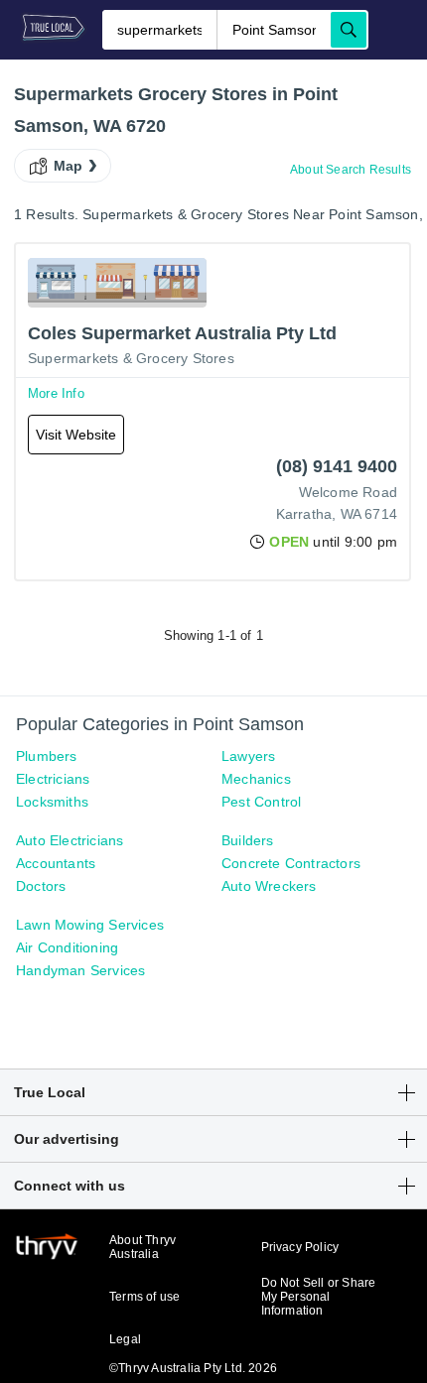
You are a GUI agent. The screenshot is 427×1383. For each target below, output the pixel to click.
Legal (125, 1339)
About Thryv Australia (142, 1247)
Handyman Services (80, 970)
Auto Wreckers (269, 886)
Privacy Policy (300, 1247)
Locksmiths (52, 802)
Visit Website (76, 434)
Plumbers (46, 756)
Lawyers (248, 756)
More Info (56, 393)
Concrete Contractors (290, 863)
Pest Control (261, 802)
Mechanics (256, 779)
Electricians (52, 779)
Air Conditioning (67, 947)
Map (68, 166)
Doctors (41, 886)
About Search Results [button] (350, 170)
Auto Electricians (69, 840)
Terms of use (144, 1297)
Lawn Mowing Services (90, 925)
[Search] (348, 30)
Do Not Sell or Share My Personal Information (318, 1297)
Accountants (55, 863)
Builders (247, 840)
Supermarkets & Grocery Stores (131, 358)
